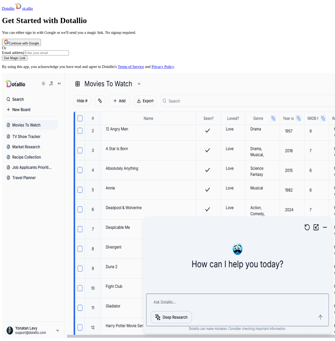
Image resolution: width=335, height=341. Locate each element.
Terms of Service (131, 67)
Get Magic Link (15, 58)
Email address (13, 53)
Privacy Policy (163, 67)
